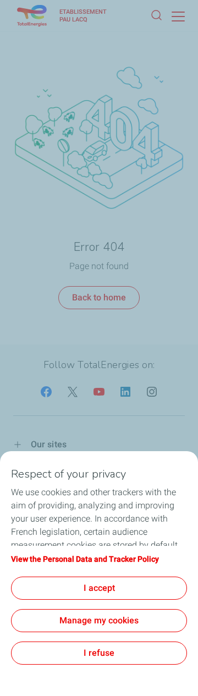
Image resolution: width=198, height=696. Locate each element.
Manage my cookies (99, 620)
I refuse (99, 653)
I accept (99, 588)
